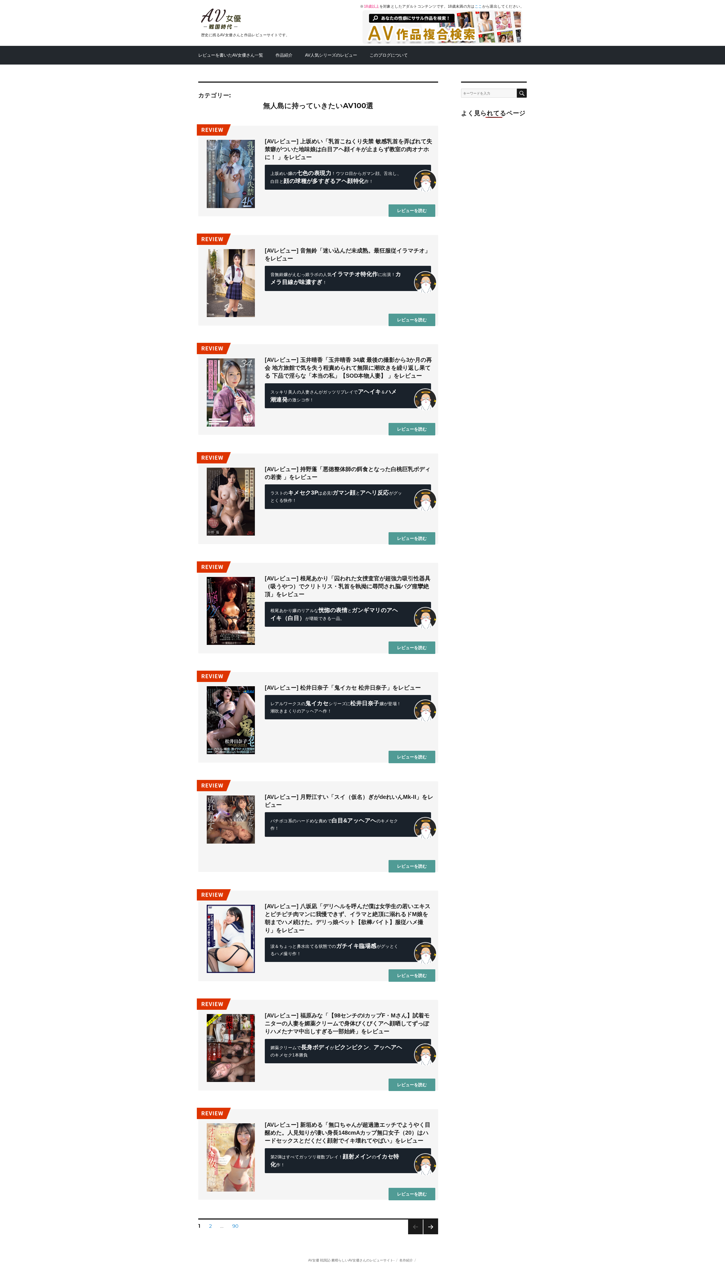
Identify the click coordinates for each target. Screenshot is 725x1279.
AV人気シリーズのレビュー (331, 55)
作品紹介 (284, 55)
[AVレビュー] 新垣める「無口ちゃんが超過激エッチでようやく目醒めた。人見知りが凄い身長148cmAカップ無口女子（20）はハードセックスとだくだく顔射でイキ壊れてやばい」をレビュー (347, 1133)
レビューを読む (412, 210)
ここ (478, 6)
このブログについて (389, 55)
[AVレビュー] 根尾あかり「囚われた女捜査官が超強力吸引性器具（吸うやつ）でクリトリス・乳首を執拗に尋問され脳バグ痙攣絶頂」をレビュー (347, 586)
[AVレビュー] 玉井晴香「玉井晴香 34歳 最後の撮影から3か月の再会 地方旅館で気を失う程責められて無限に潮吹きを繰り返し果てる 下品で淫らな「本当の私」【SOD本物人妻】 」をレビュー (348, 368)
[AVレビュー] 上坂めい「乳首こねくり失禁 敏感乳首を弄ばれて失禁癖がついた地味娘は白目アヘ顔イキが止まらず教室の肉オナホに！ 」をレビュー (348, 149)
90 (235, 1226)
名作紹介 (406, 1260)
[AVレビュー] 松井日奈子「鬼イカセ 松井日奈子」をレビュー (343, 688)
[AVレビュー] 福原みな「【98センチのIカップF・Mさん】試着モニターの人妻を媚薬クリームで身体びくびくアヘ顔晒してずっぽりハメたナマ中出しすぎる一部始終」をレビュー (347, 1023)
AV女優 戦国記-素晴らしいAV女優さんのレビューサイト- (351, 1260)
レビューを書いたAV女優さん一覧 (230, 55)
